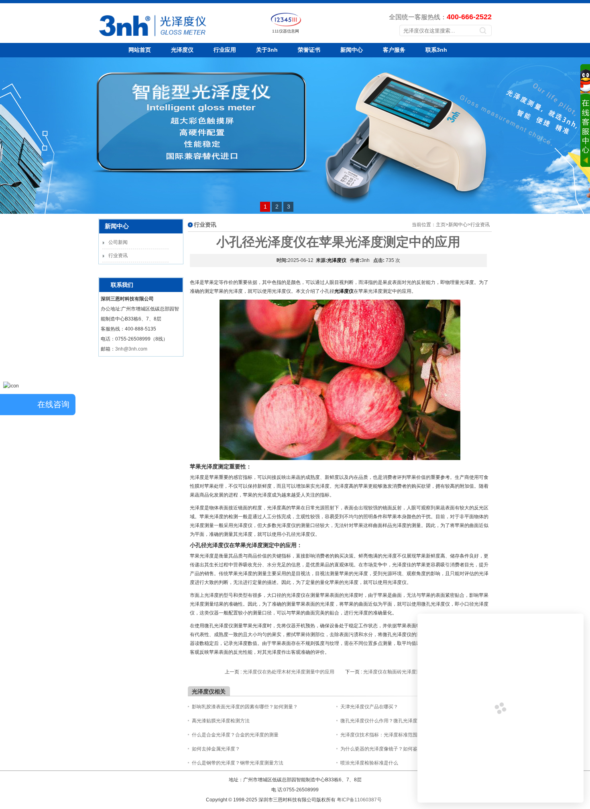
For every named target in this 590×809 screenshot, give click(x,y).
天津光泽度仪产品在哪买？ (369, 707)
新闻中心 (351, 50)
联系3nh (436, 50)
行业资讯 (118, 255)
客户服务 (394, 50)
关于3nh (267, 50)
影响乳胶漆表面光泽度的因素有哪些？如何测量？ (245, 707)
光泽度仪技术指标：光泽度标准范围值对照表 (388, 735)
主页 (441, 224)
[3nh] (125, 38)
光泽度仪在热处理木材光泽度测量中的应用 (288, 672)
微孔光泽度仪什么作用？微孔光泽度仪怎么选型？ (393, 721)
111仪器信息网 (285, 31)
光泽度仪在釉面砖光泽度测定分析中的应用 (409, 672)
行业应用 (225, 50)
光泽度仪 (182, 50)
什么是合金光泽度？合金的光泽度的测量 (235, 735)
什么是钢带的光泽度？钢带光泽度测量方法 (237, 763)
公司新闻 (118, 242)
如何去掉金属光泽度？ (216, 749)
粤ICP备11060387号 (359, 800)
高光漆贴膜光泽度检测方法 (221, 721)
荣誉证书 (309, 50)
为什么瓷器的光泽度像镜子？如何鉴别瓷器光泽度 (393, 749)
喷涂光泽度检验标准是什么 (369, 763)
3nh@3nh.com (131, 349)
